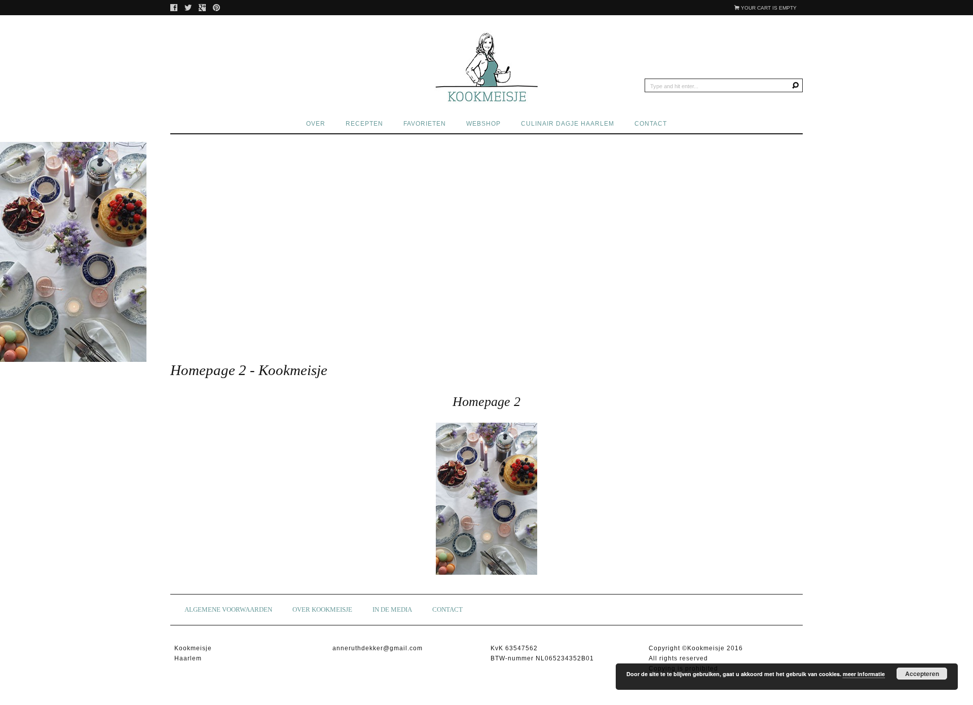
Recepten (364, 123)
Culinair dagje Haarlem (567, 123)
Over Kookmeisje (322, 609)
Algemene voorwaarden (228, 609)
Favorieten (424, 123)
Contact (650, 123)
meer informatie (864, 674)
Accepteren (922, 673)
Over (315, 123)
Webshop (483, 123)
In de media (392, 609)
